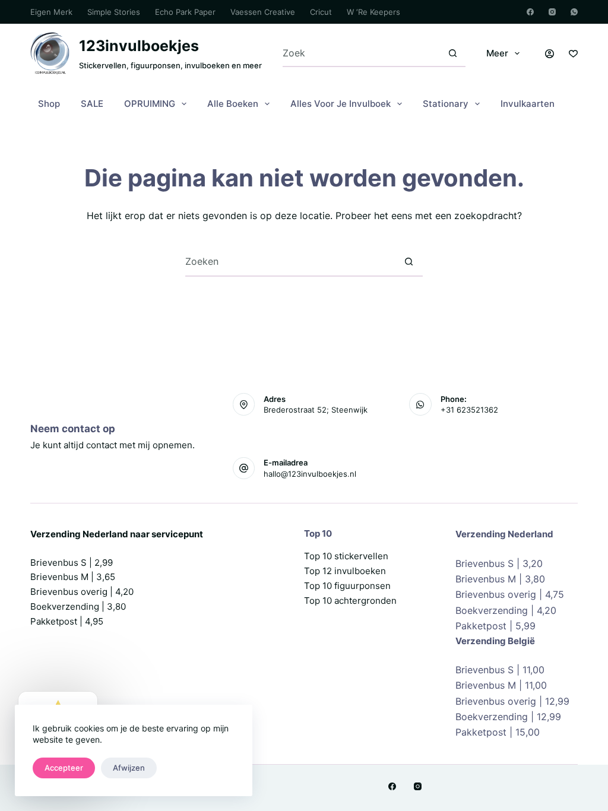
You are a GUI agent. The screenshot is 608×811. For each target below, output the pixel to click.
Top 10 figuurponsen (347, 585)
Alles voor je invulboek (340, 103)
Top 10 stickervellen (346, 556)
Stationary (445, 103)
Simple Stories (113, 12)
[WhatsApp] (574, 11)
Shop (49, 103)
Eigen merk (51, 12)
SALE (92, 103)
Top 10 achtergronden (350, 600)
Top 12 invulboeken (345, 570)
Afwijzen (129, 767)
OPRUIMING (149, 103)
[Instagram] (552, 11)
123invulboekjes (139, 46)
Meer (497, 53)
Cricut (321, 12)
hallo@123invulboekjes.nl (310, 474)
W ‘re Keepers (373, 12)
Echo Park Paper (185, 12)
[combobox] (361, 53)
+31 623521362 (469, 409)
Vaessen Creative (262, 12)
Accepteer (64, 767)
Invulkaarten (528, 103)
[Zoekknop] (453, 53)
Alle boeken (232, 103)
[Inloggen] (549, 53)
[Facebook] (530, 11)
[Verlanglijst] (573, 53)
